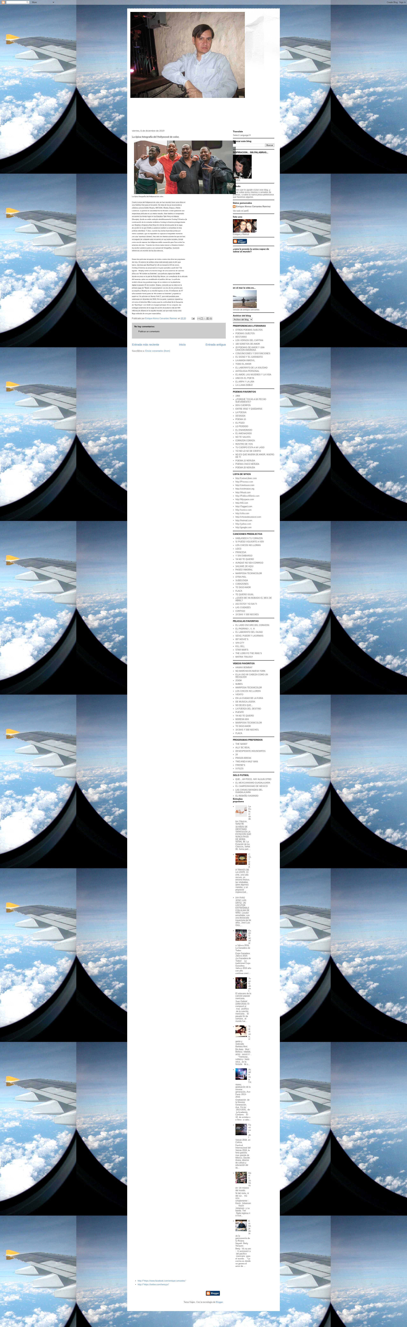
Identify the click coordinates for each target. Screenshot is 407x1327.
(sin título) (240, 897)
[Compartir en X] (204, 318)
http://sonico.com (243, 510)
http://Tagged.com (243, 506)
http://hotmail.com (243, 520)
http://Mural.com (243, 492)
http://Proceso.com (244, 482)
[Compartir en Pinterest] (210, 318)
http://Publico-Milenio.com (247, 496)
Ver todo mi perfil (240, 211)
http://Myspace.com (244, 499)
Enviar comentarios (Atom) (157, 351)
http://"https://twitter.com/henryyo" (153, 1284)
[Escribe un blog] (201, 318)
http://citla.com (242, 513)
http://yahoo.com (243, 524)
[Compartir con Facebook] (207, 318)
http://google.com (243, 527)
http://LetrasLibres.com (246, 478)
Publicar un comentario (148, 331)
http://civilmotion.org (244, 489)
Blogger (219, 1302)
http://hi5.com (241, 503)
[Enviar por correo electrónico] (198, 318)
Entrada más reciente (145, 344)
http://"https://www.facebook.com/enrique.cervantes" (162, 1281)
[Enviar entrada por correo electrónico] (193, 318)
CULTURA (249, 860)
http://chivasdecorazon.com (248, 517)
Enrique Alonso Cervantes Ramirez (253, 206)
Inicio (182, 344)
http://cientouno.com (244, 485)
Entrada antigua (216, 344)
